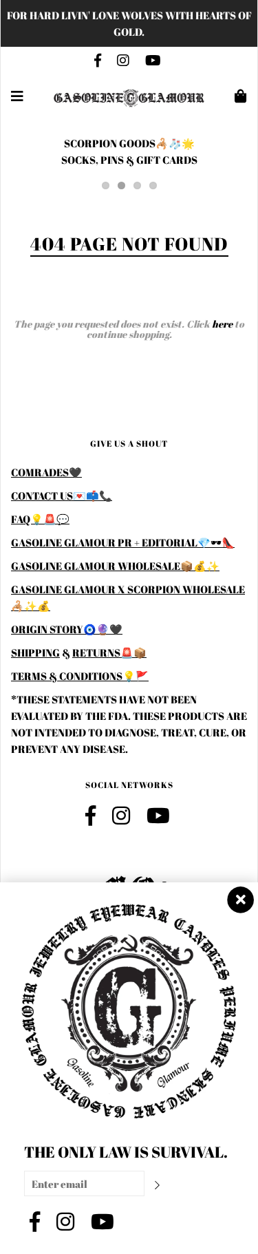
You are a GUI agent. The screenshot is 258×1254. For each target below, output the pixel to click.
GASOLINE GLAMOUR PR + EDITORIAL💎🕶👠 (123, 542)
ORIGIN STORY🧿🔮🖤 (66, 629)
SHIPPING (35, 652)
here (222, 323)
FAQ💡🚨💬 (40, 519)
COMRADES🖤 (46, 472)
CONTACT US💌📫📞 (61, 495)
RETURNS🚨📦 (109, 652)
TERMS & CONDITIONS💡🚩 (80, 676)
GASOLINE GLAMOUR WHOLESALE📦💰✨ (115, 566)
